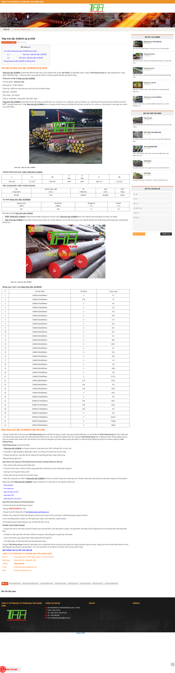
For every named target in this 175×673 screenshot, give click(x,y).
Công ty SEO (82, 633)
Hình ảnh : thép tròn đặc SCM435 (27, 54)
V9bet (90, 633)
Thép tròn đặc (148, 118)
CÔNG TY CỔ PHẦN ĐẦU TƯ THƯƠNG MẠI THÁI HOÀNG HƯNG (18, 1)
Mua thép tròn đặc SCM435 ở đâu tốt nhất (19, 61)
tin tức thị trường (8, 42)
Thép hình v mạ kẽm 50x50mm (153, 97)
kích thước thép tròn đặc (47, 583)
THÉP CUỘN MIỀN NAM (150, 146)
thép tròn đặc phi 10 (73, 583)
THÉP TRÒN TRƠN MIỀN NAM (152, 132)
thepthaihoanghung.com (22, 570)
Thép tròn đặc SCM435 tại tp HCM (18, 38)
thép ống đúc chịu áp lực (13, 498)
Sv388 (87, 633)
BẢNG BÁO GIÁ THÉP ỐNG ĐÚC (153, 42)
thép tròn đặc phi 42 (98, 583)
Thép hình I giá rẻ (149, 68)
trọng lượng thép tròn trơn (111, 583)
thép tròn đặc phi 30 (85, 583)
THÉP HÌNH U (148, 161)
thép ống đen (8, 485)
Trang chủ (5, 29)
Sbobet (94, 633)
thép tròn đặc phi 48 (11, 492)
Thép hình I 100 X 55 (150, 83)
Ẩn (29, 47)
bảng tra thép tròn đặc (14, 583)
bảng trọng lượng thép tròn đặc (30, 583)
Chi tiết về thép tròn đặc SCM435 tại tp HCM (20, 51)
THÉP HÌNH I (147, 173)
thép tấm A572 (9, 495)
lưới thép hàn (9, 488)
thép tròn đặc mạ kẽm (60, 583)
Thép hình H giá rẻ (149, 54)
